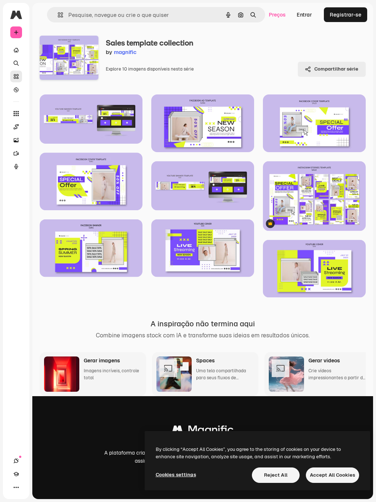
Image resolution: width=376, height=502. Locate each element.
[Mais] (16, 487)
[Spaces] (16, 127)
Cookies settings (176, 474)
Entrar (304, 14)
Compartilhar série (336, 69)
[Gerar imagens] (16, 140)
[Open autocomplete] (57, 15)
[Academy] (16, 474)
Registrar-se (345, 14)
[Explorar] (16, 90)
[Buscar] (16, 63)
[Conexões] (16, 461)
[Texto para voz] (16, 166)
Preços (277, 14)
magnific (125, 52)
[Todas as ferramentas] (16, 113)
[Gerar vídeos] (16, 153)
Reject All (276, 475)
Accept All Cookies (332, 475)
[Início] (16, 50)
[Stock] (16, 76)
